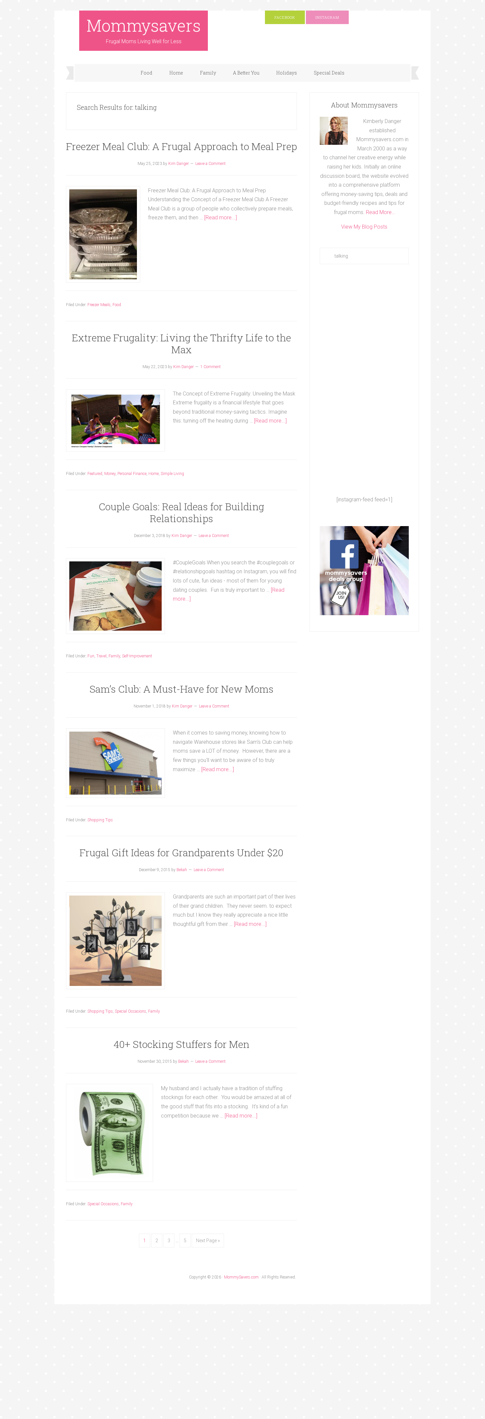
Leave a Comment (210, 163)
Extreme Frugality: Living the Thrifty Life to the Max (181, 343)
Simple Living (172, 473)
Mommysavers (143, 25)
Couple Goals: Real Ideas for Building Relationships (181, 512)
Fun (90, 656)
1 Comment (210, 366)
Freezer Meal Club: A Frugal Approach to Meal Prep (181, 146)
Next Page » (208, 1240)
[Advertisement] (364, 380)
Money (109, 473)
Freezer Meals (99, 304)
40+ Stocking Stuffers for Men (181, 1044)
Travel (101, 656)
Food (117, 304)
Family (114, 656)
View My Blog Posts (364, 227)
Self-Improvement (137, 656)
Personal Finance (131, 473)
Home (153, 473)
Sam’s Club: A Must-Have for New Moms (181, 688)
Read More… (380, 212)
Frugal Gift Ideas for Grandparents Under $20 (181, 852)
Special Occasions (130, 1011)
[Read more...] (220, 217)
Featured (94, 473)
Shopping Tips (100, 820)
